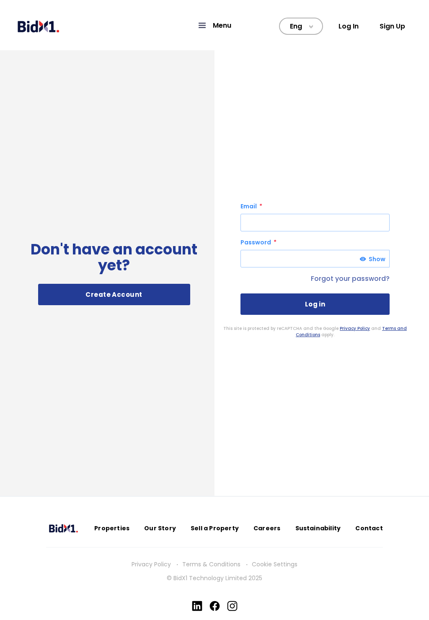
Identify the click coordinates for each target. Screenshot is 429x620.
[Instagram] (232, 606)
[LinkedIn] (197, 606)
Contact (368, 528)
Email (249, 206)
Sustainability (318, 528)
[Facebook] (214, 606)
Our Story (160, 528)
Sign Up (392, 26)
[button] (214, 25)
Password (256, 242)
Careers (266, 528)
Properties (111, 528)
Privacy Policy (355, 328)
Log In (349, 26)
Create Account (113, 294)
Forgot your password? (350, 278)
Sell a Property (215, 528)
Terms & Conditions (211, 564)
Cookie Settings (274, 564)
